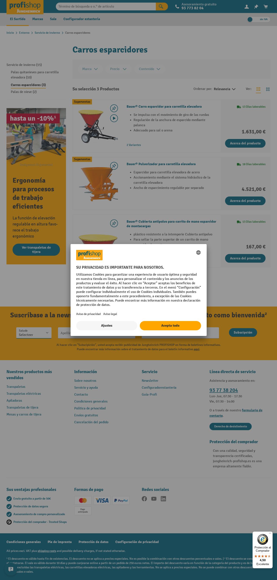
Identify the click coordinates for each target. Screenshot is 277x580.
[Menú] (270, 534)
